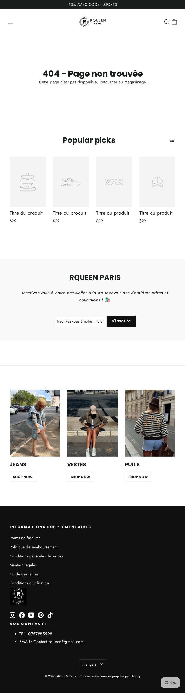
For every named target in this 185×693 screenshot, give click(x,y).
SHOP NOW (23, 476)
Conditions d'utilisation (29, 583)
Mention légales (23, 565)
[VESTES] (92, 423)
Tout (171, 140)
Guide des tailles (24, 574)
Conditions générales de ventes (36, 556)
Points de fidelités (25, 538)
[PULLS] (150, 423)
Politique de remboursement (34, 547)
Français (89, 664)
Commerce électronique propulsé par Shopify (110, 676)
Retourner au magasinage (122, 82)
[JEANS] (35, 423)
